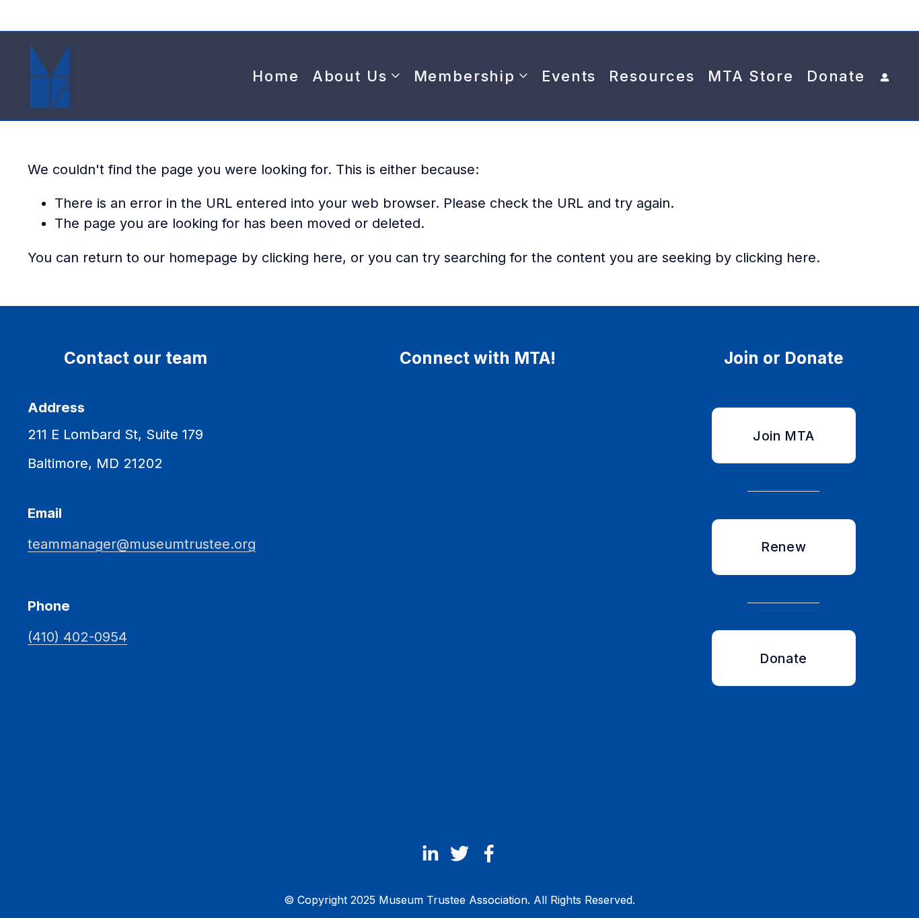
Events (569, 76)
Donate (836, 76)
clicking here (302, 258)
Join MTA (783, 436)
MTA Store (751, 76)
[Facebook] (489, 853)
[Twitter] (459, 853)
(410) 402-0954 (77, 637)
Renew (783, 547)
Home (275, 76)
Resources (652, 76)
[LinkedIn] (429, 853)
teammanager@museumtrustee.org (142, 544)
